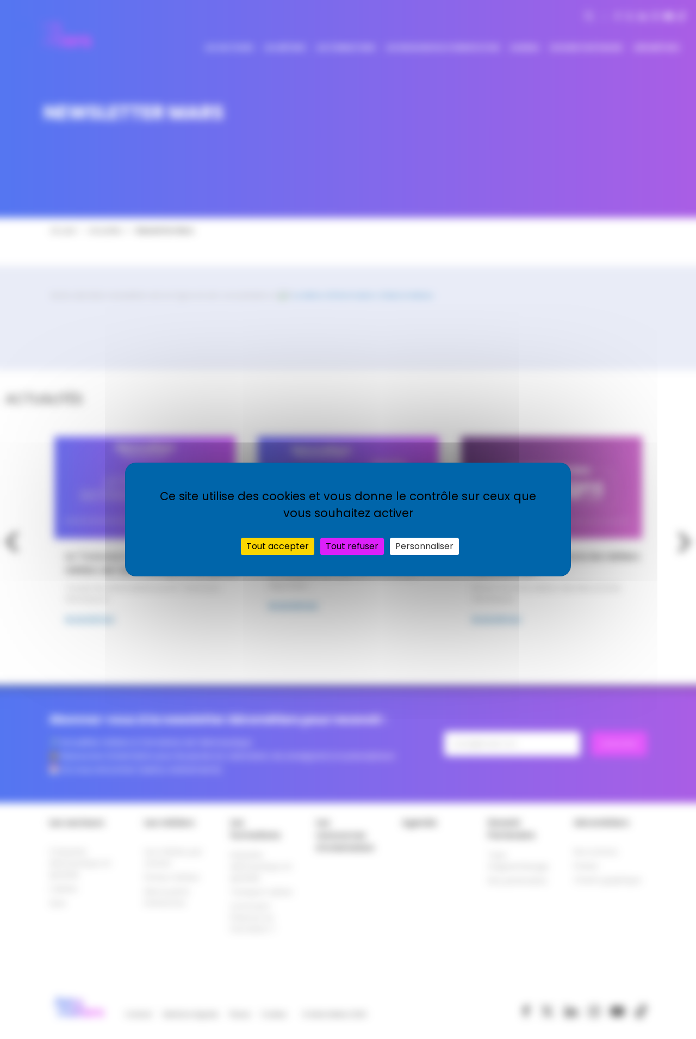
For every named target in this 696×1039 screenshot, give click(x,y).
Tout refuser (352, 546)
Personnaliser (424, 546)
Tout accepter (277, 546)
